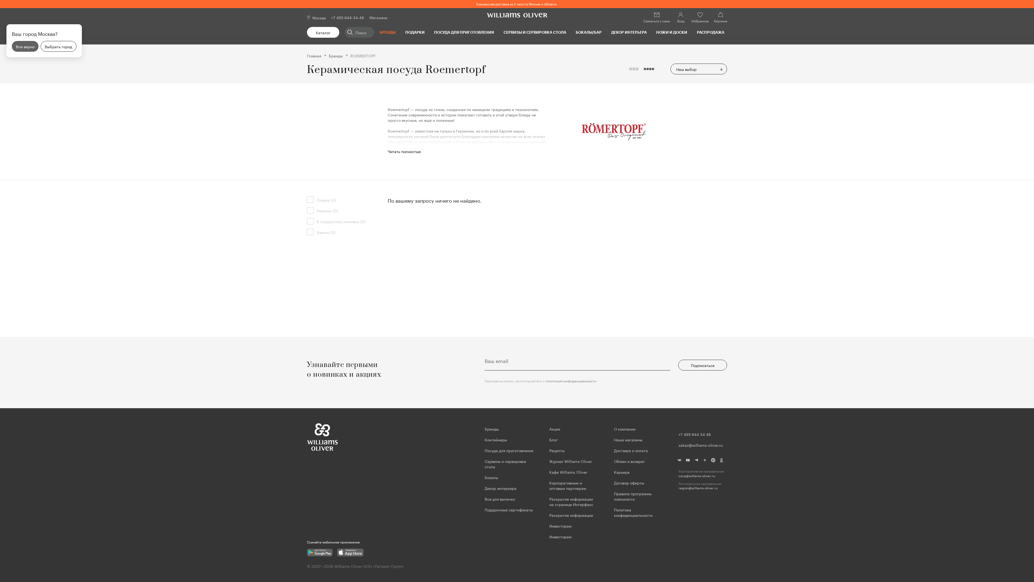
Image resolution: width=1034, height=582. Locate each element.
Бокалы (491, 477)
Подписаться (702, 365)
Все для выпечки (500, 499)
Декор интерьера (629, 32)
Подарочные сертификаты (509, 509)
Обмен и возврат (629, 461)
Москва (319, 17)
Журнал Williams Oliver (570, 461)
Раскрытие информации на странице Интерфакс (571, 501)
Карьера (622, 472)
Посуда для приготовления (464, 32)
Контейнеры (496, 439)
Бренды (388, 32)
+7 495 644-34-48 (347, 17)
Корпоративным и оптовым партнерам (567, 485)
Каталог (323, 32)
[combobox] (698, 69)
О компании (624, 429)
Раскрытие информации (571, 515)
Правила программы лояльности (633, 496)
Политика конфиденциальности (633, 512)
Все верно (25, 46)
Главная (314, 55)
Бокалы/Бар (589, 32)
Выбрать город (58, 46)
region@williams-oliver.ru (698, 488)
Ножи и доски (671, 32)
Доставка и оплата (631, 450)
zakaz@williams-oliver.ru (701, 445)
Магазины (378, 17)
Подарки (415, 32)
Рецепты (557, 450)
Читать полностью (404, 151)
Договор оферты (629, 483)
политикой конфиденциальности (571, 380)
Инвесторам (561, 526)
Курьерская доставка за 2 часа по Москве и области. (517, 3)
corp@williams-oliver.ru (697, 475)
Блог (553, 439)
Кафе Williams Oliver (568, 472)
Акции (554, 429)
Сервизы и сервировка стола (535, 32)
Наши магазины (628, 439)
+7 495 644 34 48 (695, 434)
